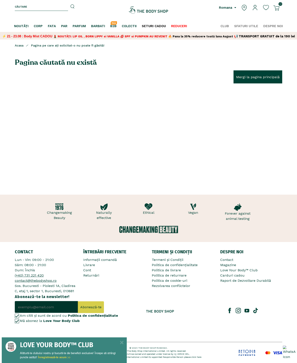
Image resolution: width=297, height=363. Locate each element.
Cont (87, 270)
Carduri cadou (232, 275)
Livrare (89, 265)
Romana (226, 8)
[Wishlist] (265, 7)
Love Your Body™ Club (239, 270)
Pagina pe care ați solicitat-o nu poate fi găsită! (67, 45)
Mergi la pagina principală (258, 77)
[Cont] (255, 7)
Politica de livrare (166, 270)
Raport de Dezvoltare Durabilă (245, 280)
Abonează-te (91, 307)
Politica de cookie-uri (169, 280)
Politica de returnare (169, 275)
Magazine (228, 265)
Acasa (19, 45)
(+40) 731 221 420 (29, 275)
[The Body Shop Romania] (148, 10)
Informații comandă (100, 260)
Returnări (91, 275)
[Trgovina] (244, 7)
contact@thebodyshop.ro (36, 280)
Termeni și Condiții (167, 260)
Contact (226, 260)
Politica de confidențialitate (175, 265)
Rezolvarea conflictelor (171, 286)
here (199, 357)
